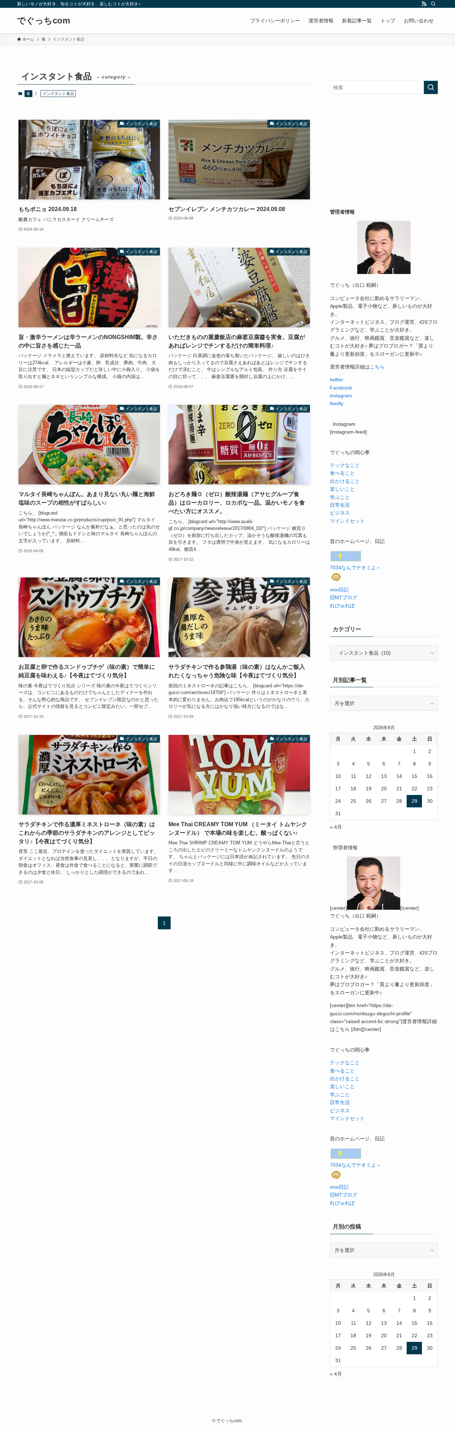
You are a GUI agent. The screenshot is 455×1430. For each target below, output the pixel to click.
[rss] (424, 4)
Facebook (341, 388)
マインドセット (347, 521)
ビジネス (340, 513)
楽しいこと (342, 489)
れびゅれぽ (342, 605)
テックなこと (345, 465)
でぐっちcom (43, 20)
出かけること (345, 481)
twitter (336, 379)
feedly (336, 403)
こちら (377, 367)
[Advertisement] (384, 151)
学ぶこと (340, 497)
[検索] (433, 4)
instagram (341, 395)
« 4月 (336, 827)
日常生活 (340, 505)
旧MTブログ (343, 597)
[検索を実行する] (431, 87)
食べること (342, 473)
